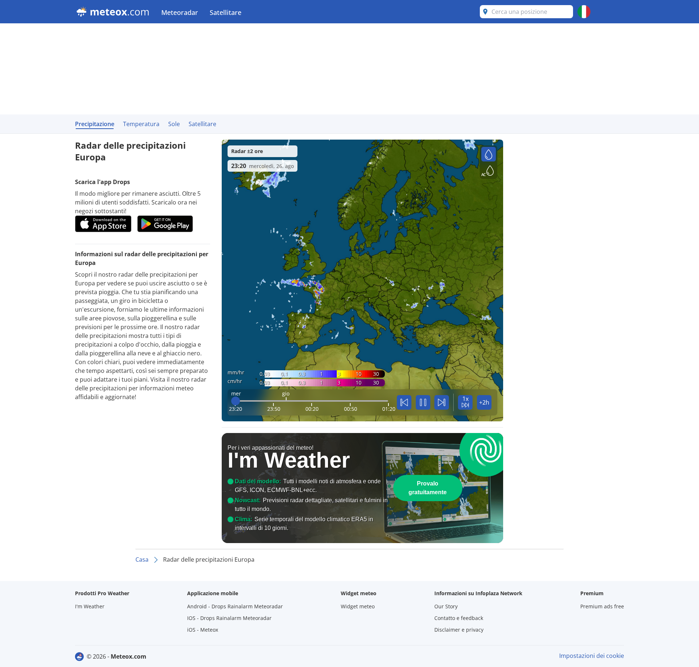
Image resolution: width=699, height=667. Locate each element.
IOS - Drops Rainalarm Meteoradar (229, 618)
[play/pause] (423, 402)
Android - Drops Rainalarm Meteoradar (235, 606)
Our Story (446, 606)
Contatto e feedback (458, 618)
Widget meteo (358, 606)
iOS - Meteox (202, 629)
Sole (174, 124)
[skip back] (404, 402)
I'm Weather (89, 606)
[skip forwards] (441, 402)
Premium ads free (602, 606)
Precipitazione (94, 124)
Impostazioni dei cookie (591, 656)
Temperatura (141, 124)
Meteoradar (179, 12)
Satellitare (225, 12)
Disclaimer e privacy (458, 629)
